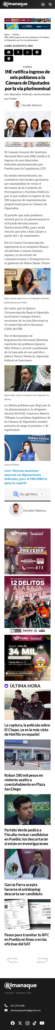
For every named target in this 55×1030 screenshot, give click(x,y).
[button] (43, 4)
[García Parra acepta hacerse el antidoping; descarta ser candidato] (27, 864)
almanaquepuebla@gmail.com (25, 1010)
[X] (20, 1023)
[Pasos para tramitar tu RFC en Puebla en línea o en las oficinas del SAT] (27, 914)
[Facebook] (13, 1023)
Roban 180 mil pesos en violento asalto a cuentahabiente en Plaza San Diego (24, 782)
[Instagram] (27, 1023)
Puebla (27, 66)
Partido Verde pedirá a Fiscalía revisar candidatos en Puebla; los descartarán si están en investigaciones (26, 837)
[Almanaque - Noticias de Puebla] (15, 4)
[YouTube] (42, 1023)
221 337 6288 (17, 1005)
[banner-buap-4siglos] (27, 26)
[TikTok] (34, 1023)
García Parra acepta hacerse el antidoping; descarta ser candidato (23, 889)
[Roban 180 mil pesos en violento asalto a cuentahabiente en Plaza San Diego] (27, 754)
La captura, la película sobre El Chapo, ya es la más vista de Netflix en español (27, 729)
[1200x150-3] (27, 144)
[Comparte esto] (8, 52)
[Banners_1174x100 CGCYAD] (27, 20)
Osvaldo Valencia (31, 105)
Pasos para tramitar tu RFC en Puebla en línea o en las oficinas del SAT (26, 939)
